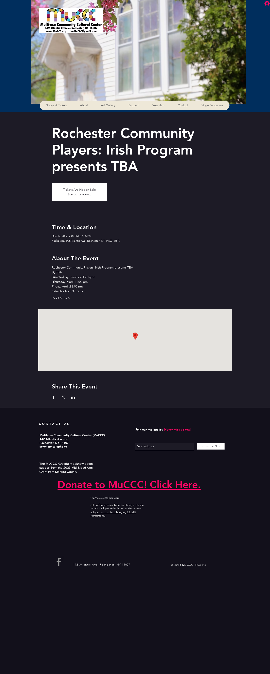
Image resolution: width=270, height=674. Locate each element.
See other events (79, 194)
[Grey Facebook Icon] (58, 561)
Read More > (61, 298)
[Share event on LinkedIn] (73, 397)
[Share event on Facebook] (54, 397)
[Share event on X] (63, 397)
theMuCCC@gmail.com (105, 498)
